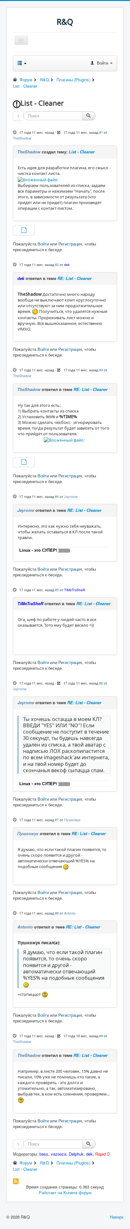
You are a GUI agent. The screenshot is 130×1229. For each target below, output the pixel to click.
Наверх (117, 1217)
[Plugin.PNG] (24, 463)
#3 (101, 369)
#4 (57, 496)
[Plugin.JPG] (24, 231)
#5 (57, 589)
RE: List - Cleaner (74, 278)
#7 (57, 819)
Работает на (50, 1192)
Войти (43, 244)
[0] (38, 179)
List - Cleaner (82, 152)
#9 (101, 1035)
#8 (57, 913)
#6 (101, 683)
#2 (57, 264)
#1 (101, 132)
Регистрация (70, 244)
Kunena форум (77, 1192)
